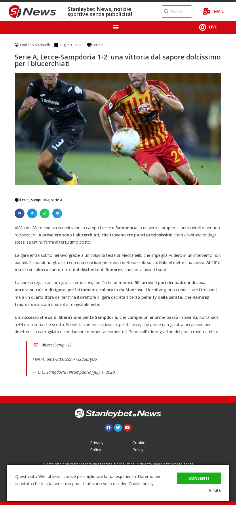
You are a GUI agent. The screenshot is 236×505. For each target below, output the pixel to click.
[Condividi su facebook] (19, 213)
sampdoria (40, 199)
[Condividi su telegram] (57, 213)
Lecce (24, 199)
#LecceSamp (53, 345)
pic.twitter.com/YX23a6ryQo (72, 359)
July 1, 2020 (104, 372)
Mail (219, 11)
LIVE (213, 27)
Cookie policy (141, 483)
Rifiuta (215, 490)
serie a (56, 199)
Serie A (98, 45)
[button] (116, 27)
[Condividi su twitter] (32, 213)
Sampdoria (106, 317)
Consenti (199, 478)
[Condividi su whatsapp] (45, 213)
